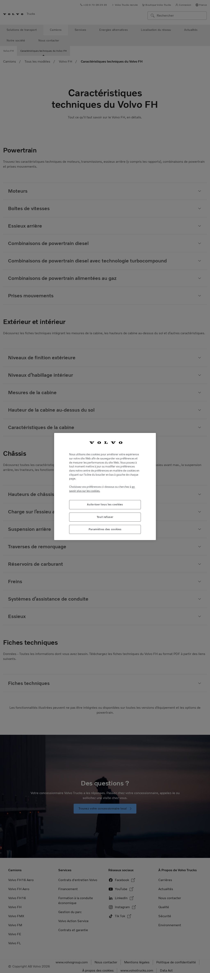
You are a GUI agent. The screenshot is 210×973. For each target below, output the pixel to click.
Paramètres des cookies (105, 529)
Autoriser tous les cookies (105, 504)
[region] (105, 486)
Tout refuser (105, 517)
